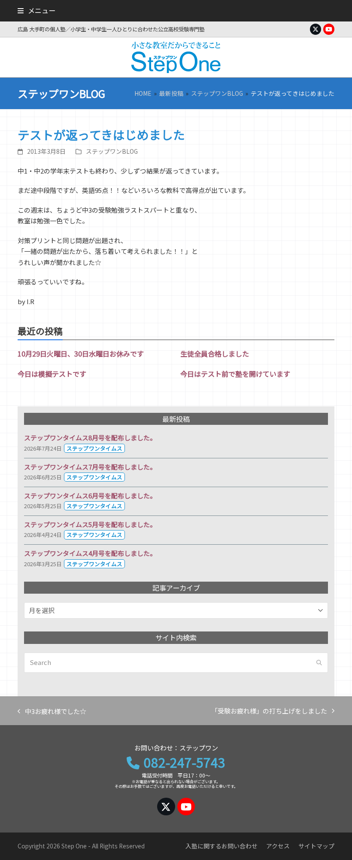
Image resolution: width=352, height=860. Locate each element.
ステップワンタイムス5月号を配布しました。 (90, 524)
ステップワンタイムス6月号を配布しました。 (90, 495)
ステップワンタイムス (94, 448)
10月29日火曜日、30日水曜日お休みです (81, 353)
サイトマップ (316, 846)
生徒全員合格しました (214, 353)
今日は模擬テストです (52, 374)
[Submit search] (319, 662)
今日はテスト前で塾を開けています (235, 374)
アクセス (278, 846)
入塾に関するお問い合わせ (221, 846)
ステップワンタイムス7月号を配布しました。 (90, 466)
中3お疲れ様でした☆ (52, 712)
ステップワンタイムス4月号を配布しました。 (90, 553)
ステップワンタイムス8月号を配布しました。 (90, 437)
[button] (36, 10)
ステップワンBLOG (112, 151)
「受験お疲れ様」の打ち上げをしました (269, 711)
